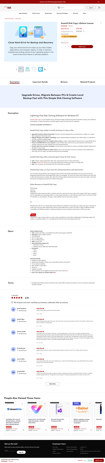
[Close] (98, 1)
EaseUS (66, 42)
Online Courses (36, 13)
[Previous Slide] (16, 69)
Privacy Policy (56, 453)
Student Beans (84, 453)
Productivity (18, 18)
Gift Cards (75, 13)
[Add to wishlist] (101, 23)
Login (54, 451)
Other (84, 13)
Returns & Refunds (71, 447)
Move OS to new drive (43, 162)
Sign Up (21, 452)
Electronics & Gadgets (62, 13)
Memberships (48, 13)
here (66, 270)
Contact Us (83, 447)
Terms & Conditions (71, 449)
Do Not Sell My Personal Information (90, 451)
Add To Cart (82, 46)
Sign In (91, 7)
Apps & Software (23, 13)
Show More (52, 384)
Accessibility (69, 451)
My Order (55, 447)
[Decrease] (62, 46)
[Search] (58, 7)
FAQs (81, 449)
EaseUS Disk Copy (35, 119)
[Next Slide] (45, 69)
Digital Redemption (57, 449)
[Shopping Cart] (99, 7)
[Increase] (68, 46)
